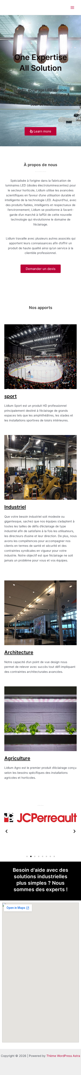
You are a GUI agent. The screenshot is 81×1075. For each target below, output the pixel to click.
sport (10, 396)
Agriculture (17, 758)
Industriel (15, 507)
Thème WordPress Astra (63, 1056)
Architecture (18, 652)
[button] (6, 831)
